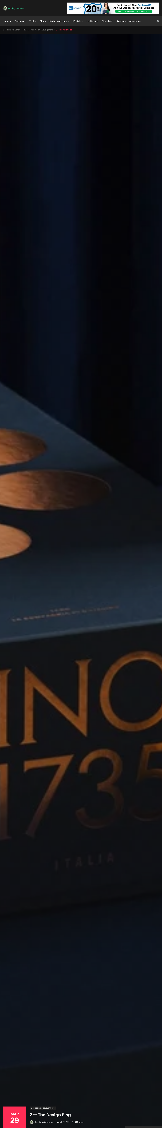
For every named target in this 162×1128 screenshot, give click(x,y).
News (6, 21)
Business (19, 21)
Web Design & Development (43, 1108)
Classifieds (107, 21)
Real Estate (92, 21)
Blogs (43, 21)
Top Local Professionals (129, 21)
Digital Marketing (58, 21)
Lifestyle (77, 21)
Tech (31, 21)
